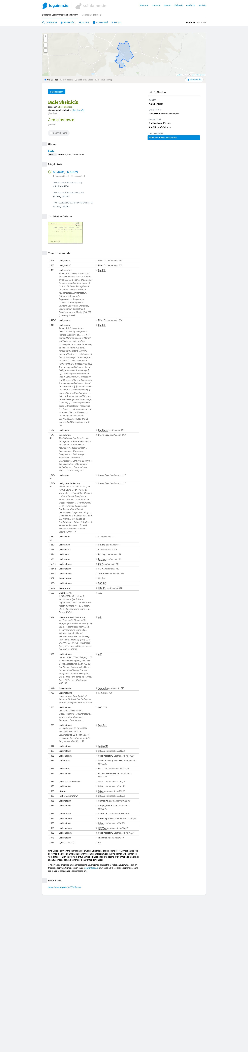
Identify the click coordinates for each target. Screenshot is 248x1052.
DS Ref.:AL (103, 813)
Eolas (117, 22)
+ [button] (45, 36)
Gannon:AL (103, 801)
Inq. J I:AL (102, 768)
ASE (100, 593)
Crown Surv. (103, 435)
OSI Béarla (68, 80)
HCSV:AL (102, 828)
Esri (193, 75)
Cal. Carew (103, 430)
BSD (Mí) (102, 583)
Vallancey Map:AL (106, 818)
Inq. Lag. (102, 554)
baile (51, 151)
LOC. (100, 707)
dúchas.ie (178, 5)
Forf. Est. (102, 725)
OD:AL (101, 781)
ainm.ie (167, 5)
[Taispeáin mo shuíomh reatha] (46, 50)
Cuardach (51, 22)
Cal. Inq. (102, 544)
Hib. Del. (101, 578)
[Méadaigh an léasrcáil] (46, 45)
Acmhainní (102, 22)
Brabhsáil (69, 22)
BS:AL (101, 751)
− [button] (45, 40)
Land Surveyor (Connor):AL (111, 760)
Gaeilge (190, 22)
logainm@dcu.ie (91, 868)
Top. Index (103, 573)
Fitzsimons (103, 837)
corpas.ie (156, 5)
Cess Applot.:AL (105, 756)
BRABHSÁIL (196, 79)
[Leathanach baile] (55, 6)
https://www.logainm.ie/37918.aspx (64, 887)
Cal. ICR (101, 270)
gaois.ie (202, 5)
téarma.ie (144, 5)
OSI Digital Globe (85, 80)
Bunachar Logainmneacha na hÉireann (60, 15)
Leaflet (179, 75)
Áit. (99, 842)
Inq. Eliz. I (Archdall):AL (108, 773)
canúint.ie (190, 5)
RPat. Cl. (102, 260)
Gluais (85, 22)
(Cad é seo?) (78, 110)
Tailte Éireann (200, 75)
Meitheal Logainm (90, 15)
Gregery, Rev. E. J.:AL (107, 805)
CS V (100, 564)
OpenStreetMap (105, 80)
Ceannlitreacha (60, 133)
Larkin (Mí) (103, 746)
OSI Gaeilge (52, 80)
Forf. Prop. (103, 693)
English (201, 22)
